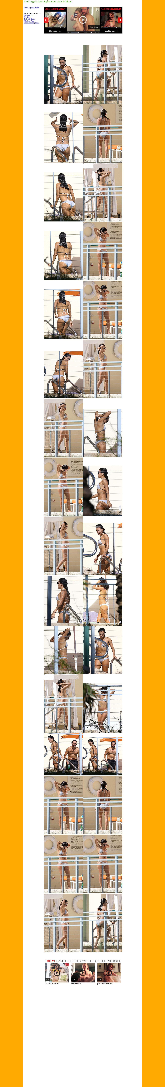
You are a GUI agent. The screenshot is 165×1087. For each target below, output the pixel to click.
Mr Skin (27, 17)
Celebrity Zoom (29, 19)
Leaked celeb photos (31, 23)
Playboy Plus (29, 21)
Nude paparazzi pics (31, 8)
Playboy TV (28, 15)
